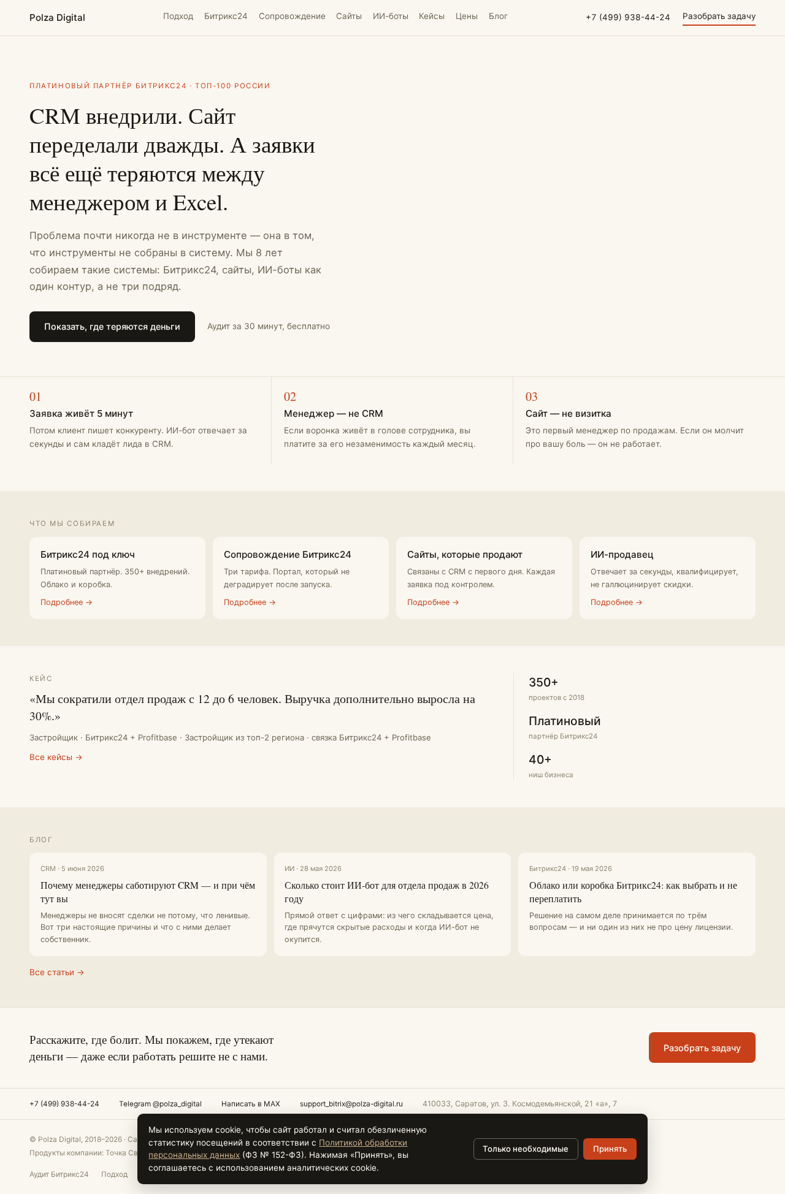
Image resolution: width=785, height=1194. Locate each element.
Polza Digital (57, 17)
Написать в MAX (250, 1104)
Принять (610, 1149)
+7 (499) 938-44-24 (628, 17)
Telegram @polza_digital (160, 1104)
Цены (467, 16)
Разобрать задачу (719, 16)
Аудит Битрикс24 (59, 1174)
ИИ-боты (390, 16)
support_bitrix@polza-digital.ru (351, 1104)
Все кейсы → (56, 757)
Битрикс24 (226, 16)
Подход (178, 16)
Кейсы (432, 16)
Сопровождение (292, 16)
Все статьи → (57, 972)
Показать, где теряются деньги (112, 326)
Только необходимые (526, 1149)
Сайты (349, 16)
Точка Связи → (132, 1153)
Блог (498, 16)
